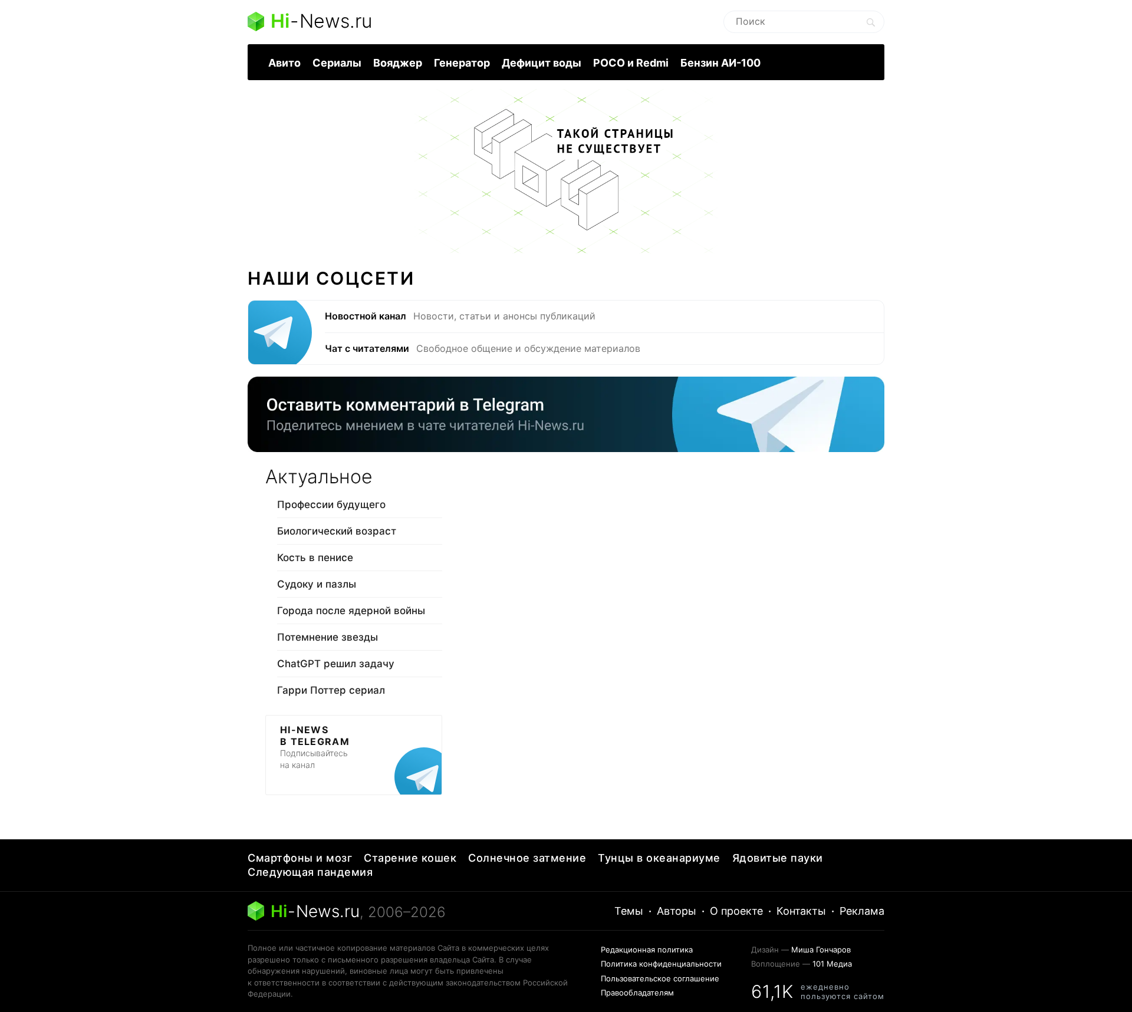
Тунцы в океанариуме (659, 858)
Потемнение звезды (327, 637)
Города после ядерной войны (351, 611)
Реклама (862, 911)
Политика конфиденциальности (661, 963)
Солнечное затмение (527, 858)
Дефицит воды (541, 63)
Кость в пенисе (315, 557)
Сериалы (336, 63)
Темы (628, 911)
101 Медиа (832, 963)
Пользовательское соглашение (660, 978)
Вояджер (397, 63)
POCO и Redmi (631, 63)
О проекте (736, 911)
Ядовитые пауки (777, 858)
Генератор (462, 63)
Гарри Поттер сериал (331, 690)
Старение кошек (410, 858)
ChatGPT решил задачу (335, 664)
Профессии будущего (331, 504)
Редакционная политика (647, 949)
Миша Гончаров (821, 949)
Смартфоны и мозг (300, 858)
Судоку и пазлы (316, 584)
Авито (284, 63)
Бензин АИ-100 (720, 63)
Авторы (676, 911)
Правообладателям (637, 992)
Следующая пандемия (310, 872)
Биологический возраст (336, 531)
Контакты (801, 911)
